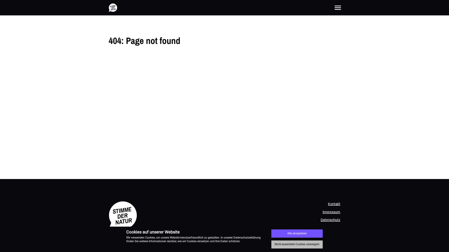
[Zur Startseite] (113, 8)
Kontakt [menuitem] (334, 204)
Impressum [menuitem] (331, 212)
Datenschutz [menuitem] (330, 220)
